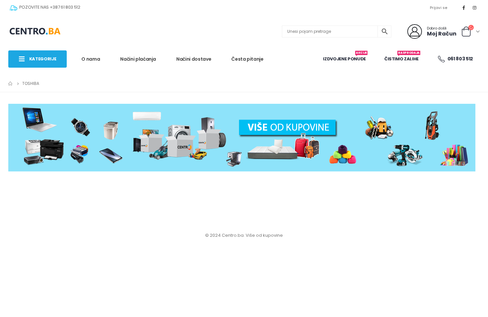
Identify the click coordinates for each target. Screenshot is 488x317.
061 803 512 (460, 58)
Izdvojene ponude (344, 56)
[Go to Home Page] (10, 83)
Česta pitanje (247, 59)
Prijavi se (438, 7)
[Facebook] (463, 7)
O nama (90, 59)
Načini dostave (193, 59)
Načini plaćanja (138, 59)
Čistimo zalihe (402, 56)
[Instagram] (474, 7)
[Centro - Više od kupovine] (34, 31)
